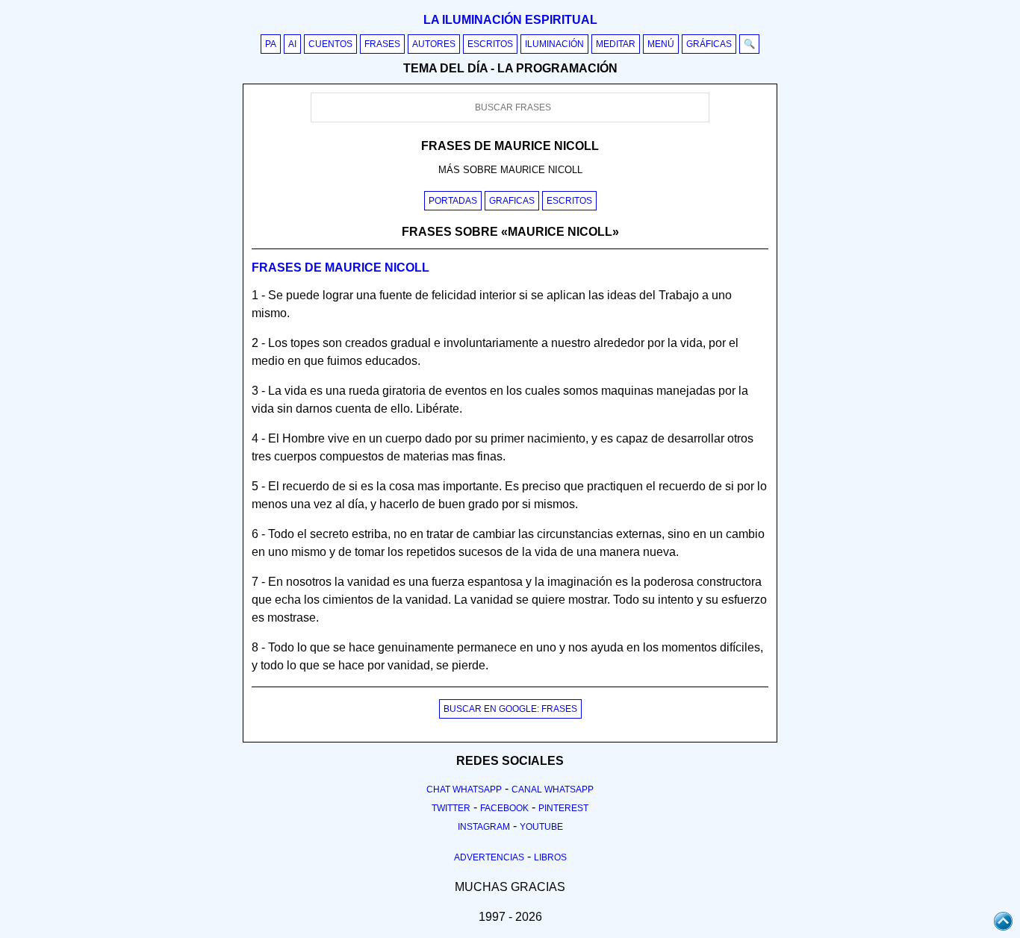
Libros (550, 857)
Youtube (541, 827)
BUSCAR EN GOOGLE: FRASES (510, 709)
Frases (382, 44)
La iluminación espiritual (510, 19)
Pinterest (563, 808)
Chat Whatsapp (464, 789)
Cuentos (330, 44)
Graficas (512, 201)
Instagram (484, 827)
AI (292, 44)
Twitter (451, 808)
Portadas (453, 201)
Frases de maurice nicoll (340, 267)
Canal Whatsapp (552, 789)
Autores (433, 44)
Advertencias (489, 857)
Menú (660, 44)
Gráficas (709, 44)
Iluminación (554, 44)
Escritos (490, 44)
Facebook (504, 808)
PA (270, 44)
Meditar (615, 44)
